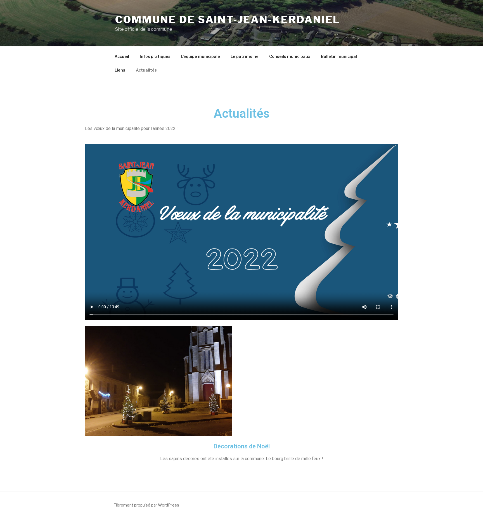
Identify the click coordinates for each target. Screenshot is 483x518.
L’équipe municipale (200, 56)
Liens (120, 70)
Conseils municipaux (289, 56)
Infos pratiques (155, 56)
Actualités (146, 70)
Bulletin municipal (339, 56)
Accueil (122, 56)
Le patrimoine (245, 56)
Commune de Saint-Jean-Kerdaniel (227, 19)
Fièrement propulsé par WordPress (146, 505)
